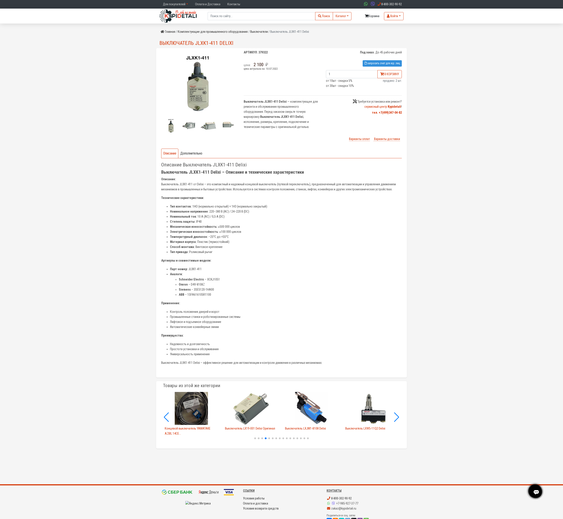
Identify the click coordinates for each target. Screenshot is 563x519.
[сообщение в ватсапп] (365, 4)
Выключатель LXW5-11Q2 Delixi (365, 428)
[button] (170, 126)
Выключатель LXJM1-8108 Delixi (305, 428)
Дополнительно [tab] (191, 153)
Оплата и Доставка (207, 4)
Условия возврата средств (261, 508)
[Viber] (333, 503)
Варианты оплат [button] (359, 139)
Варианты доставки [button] (386, 139)
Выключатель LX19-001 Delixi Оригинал (250, 428)
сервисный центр (382, 107)
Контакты (233, 4)
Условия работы (254, 498)
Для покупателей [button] (174, 4)
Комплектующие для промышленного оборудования (213, 32)
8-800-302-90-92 (341, 498)
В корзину (391, 74)
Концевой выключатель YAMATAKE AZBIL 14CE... (187, 431)
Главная (170, 32)
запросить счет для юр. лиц (383, 63)
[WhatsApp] (329, 503)
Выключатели (259, 32)
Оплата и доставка (255, 503)
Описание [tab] (169, 153)
